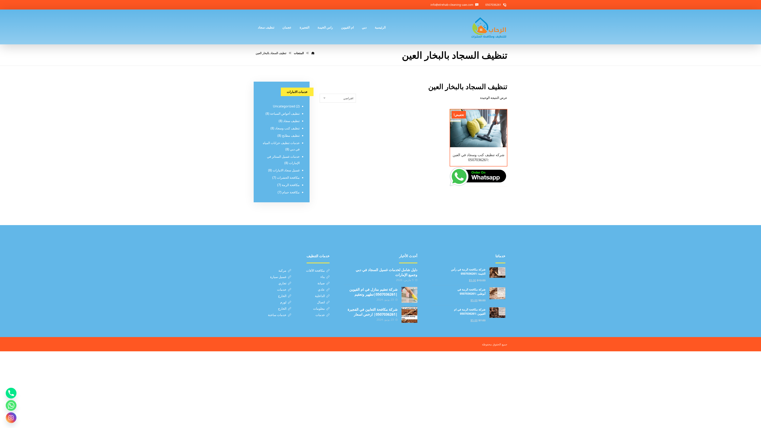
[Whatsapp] (11, 405)
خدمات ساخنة (277, 315)
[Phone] (11, 393)
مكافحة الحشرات (288, 177)
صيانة (321, 283)
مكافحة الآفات (315, 270)
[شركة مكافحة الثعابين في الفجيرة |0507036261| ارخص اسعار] (409, 315)
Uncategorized (284, 106)
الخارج (282, 296)
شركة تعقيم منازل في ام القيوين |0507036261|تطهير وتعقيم (373, 292)
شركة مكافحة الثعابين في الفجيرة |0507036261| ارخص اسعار (373, 312)
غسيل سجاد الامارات (286, 170)
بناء (322, 277)
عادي (321, 289)
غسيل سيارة (278, 277)
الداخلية (320, 296)
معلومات (319, 308)
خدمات (281, 289)
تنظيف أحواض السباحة (285, 113)
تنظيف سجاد (291, 121)
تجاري (282, 283)
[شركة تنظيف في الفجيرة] (488, 27)
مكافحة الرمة (291, 185)
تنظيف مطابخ (291, 135)
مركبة (282, 270)
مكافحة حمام (291, 192)
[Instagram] (11, 417)
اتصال (321, 302)
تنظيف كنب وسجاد (287, 128)
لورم (283, 302)
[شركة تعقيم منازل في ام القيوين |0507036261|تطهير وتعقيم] (409, 295)
